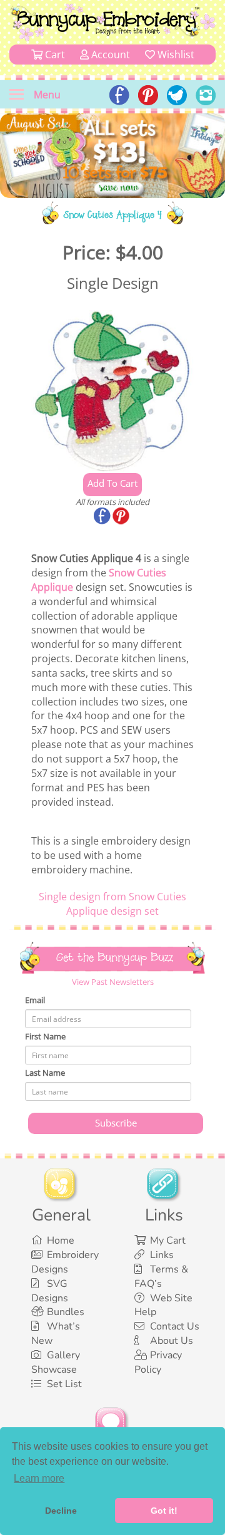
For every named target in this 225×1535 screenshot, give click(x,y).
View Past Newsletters (113, 981)
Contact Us (174, 1326)
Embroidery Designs (65, 1262)
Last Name (45, 1072)
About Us (171, 1341)
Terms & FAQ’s (161, 1276)
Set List (64, 1384)
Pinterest (121, 516)
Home (60, 1240)
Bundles (65, 1312)
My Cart (168, 1240)
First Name (45, 1036)
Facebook (103, 516)
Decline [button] (61, 1511)
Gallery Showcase (55, 1362)
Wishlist (174, 54)
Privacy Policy (158, 1362)
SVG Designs (49, 1291)
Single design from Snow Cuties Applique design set (112, 904)
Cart (53, 54)
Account (109, 54)
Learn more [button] (39, 1478)
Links (162, 1255)
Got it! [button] (164, 1511)
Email (35, 1000)
